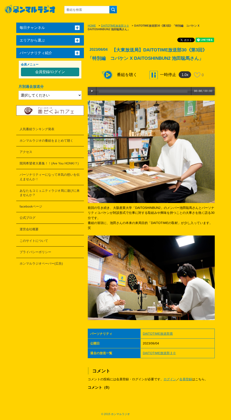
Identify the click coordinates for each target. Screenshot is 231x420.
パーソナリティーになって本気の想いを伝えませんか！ (50, 177)
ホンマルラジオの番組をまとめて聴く (46, 140)
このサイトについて (34, 240)
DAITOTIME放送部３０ (115, 25)
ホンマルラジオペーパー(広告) (41, 263)
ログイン (170, 379)
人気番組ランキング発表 (37, 129)
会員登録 (185, 379)
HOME (92, 25)
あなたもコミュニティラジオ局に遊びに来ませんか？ (50, 193)
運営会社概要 (29, 229)
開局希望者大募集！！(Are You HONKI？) (49, 163)
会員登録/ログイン (50, 72)
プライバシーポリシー (35, 252)
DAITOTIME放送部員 (158, 333)
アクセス (26, 152)
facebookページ (31, 206)
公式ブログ (27, 217)
